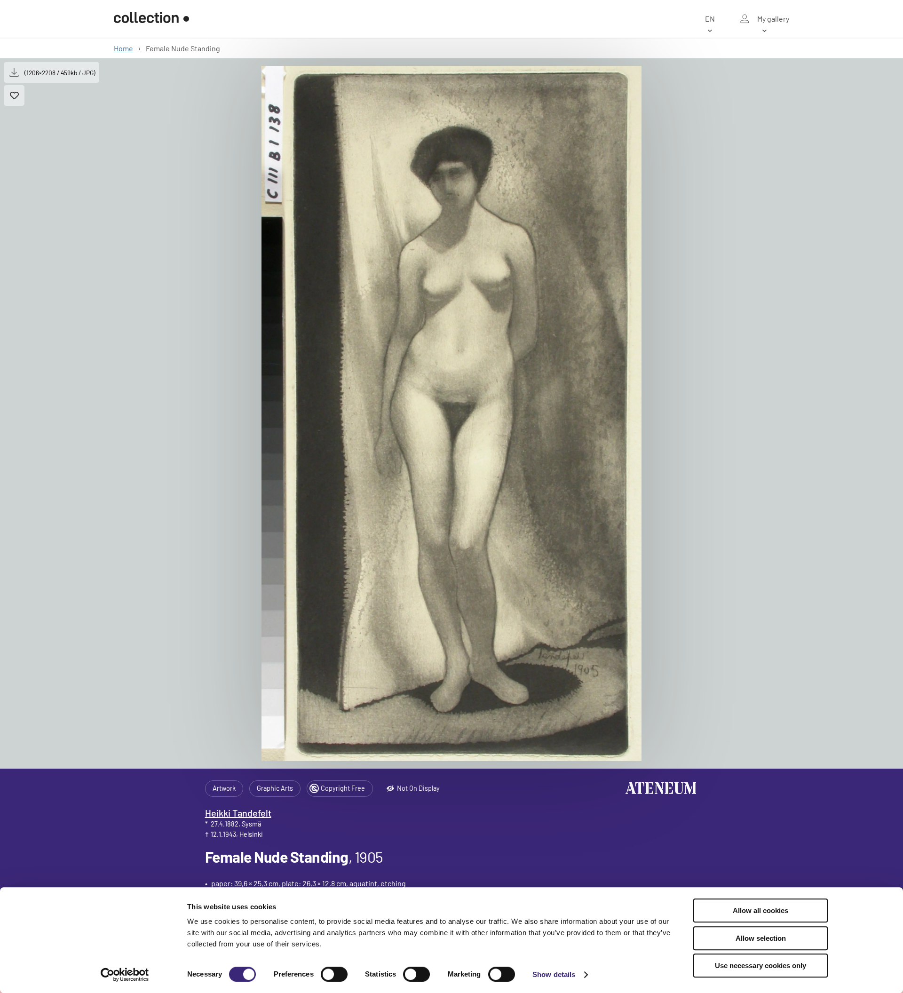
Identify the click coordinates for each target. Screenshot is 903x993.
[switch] (334, 974)
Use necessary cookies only (760, 965)
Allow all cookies (760, 910)
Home (123, 48)
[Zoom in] (451, 413)
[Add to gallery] (14, 95)
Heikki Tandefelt (238, 812)
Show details (553, 974)
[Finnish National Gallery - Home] (151, 18)
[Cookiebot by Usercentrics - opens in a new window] (125, 975)
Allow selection (761, 938)
